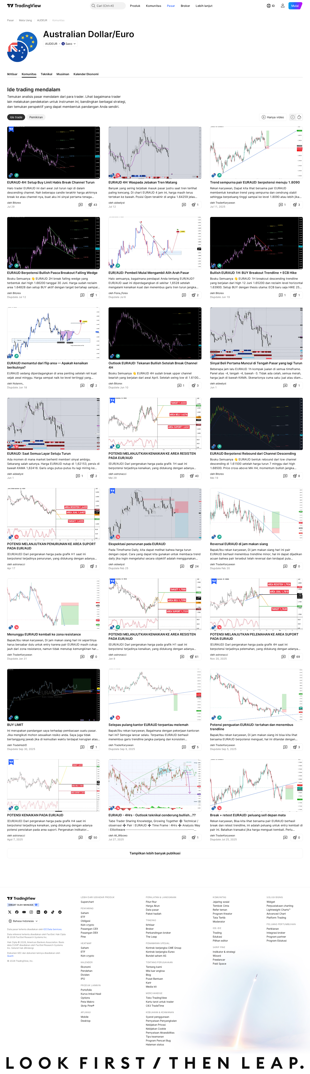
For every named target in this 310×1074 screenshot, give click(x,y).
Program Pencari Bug (158, 1040)
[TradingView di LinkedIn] (38, 912)
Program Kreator (222, 913)
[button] (143, 5)
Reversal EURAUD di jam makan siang (239, 544)
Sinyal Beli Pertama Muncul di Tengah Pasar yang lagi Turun (256, 363)
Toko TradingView (156, 997)
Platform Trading (276, 917)
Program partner (276, 936)
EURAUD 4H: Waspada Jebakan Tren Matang (143, 182)
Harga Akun (153, 905)
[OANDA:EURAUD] (112, 265)
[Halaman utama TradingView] (24, 5)
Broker (185, 6)
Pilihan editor (220, 940)
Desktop (86, 1020)
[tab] (16, 117)
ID (273, 6)
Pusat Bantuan (154, 978)
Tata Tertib (219, 917)
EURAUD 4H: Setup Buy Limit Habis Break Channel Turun (51, 182)
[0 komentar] (80, 204)
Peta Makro (87, 1001)
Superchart (87, 901)
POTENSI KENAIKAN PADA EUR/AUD (35, 815)
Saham (85, 912)
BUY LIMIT (15, 725)
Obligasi (85, 920)
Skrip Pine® (87, 1005)
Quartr (10, 955)
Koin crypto (87, 924)
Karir (148, 982)
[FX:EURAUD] (11, 175)
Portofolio (86, 989)
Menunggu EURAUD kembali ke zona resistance (44, 634)
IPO (83, 978)
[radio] (293, 117)
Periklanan (273, 928)
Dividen (85, 974)
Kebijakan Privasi (156, 1024)
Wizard (217, 955)
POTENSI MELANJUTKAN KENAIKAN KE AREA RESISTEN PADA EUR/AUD (152, 456)
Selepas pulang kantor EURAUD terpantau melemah (148, 725)
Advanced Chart (276, 913)
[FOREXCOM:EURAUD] (112, 175)
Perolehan (86, 970)
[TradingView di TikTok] (52, 912)
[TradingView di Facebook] (16, 912)
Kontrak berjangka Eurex (160, 951)
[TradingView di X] (9, 912)
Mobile (84, 1016)
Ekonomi (86, 966)
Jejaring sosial (221, 901)
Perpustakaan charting (280, 905)
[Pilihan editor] (11, 129)
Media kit (151, 986)
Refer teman (220, 909)
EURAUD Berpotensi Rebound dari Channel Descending (253, 453)
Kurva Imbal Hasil (91, 993)
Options (85, 997)
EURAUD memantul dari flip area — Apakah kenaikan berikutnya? (47, 365)
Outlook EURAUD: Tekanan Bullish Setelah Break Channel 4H (153, 365)
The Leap (151, 936)
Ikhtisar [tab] (12, 74)
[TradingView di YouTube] (24, 912)
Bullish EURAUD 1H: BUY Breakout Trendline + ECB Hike (253, 273)
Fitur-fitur (151, 901)
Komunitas (153, 6)
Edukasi (217, 936)
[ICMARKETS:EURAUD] (214, 175)
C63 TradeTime (155, 1005)
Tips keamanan (155, 1036)
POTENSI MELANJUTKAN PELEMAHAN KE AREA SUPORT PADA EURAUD (254, 636)
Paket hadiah (153, 913)
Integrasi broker (276, 932)
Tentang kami (154, 966)
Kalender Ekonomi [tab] (86, 74)
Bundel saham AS (156, 955)
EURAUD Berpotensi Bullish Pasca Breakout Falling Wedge (52, 273)
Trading (217, 932)
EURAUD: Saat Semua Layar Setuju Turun (39, 453)
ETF (83, 916)
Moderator (219, 921)
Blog (148, 974)
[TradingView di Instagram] (31, 912)
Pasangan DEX (89, 932)
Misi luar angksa (155, 970)
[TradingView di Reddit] (59, 912)
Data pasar (152, 909)
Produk (135, 6)
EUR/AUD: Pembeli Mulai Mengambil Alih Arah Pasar (149, 273)
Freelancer (219, 959)
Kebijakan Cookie (156, 1028)
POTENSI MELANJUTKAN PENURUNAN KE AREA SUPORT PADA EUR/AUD (51, 546)
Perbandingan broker (158, 932)
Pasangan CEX (89, 928)
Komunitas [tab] (29, 74)
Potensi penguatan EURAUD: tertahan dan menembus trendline (251, 727)
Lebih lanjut (204, 6)
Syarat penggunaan (157, 1016)
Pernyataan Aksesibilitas (160, 1032)
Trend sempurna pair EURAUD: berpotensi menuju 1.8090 (255, 182)
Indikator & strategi (224, 951)
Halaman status (155, 1044)
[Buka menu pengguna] (282, 5)
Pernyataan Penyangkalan (161, 1020)
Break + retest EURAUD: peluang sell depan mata (248, 815)
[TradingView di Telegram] (45, 912)
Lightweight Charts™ (278, 909)
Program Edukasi (276, 940)
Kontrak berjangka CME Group (163, 947)
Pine (83, 936)
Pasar (171, 6)
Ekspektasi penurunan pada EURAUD (137, 544)
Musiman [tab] (63, 74)
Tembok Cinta (221, 905)
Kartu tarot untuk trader (160, 1001)
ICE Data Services (52, 929)
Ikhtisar (150, 924)
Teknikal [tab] (46, 74)
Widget (271, 901)
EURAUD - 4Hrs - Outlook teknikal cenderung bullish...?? (152, 815)
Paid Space (219, 963)
